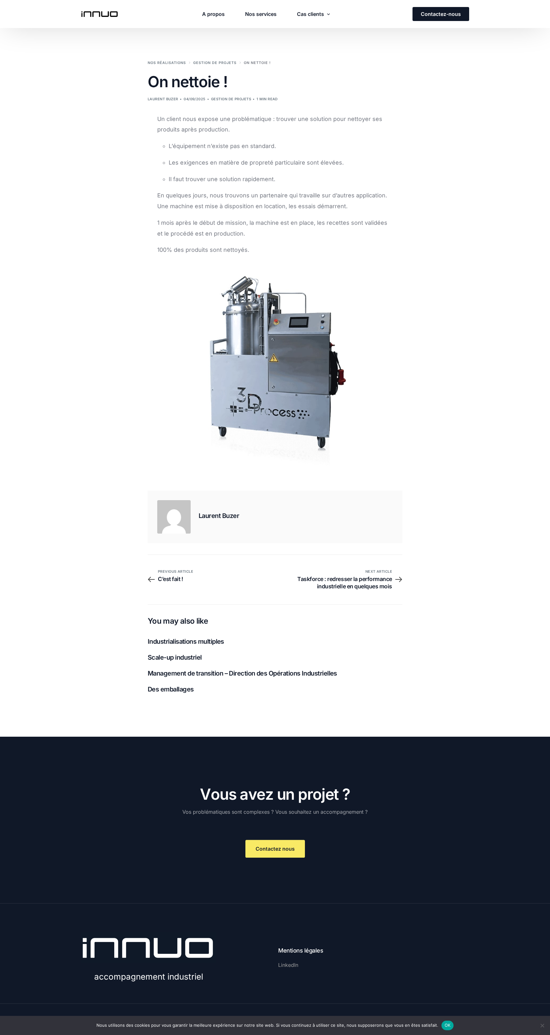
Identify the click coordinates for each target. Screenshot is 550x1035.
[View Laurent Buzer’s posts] (174, 517)
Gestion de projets (231, 99)
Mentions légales (300, 950)
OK (448, 1025)
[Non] (542, 1025)
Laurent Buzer (163, 99)
